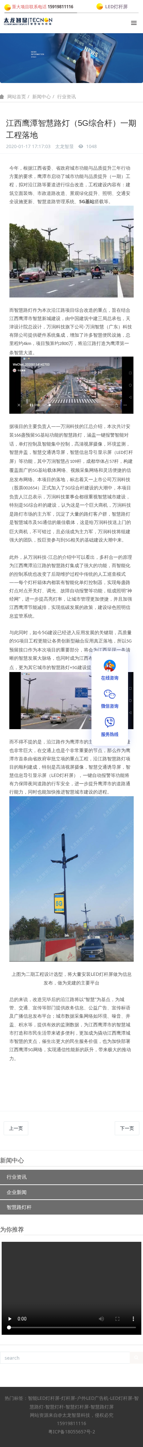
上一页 (16, 1128)
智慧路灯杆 (19, 1207)
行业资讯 (66, 96)
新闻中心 (41, 96)
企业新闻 (17, 1192)
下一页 (127, 1128)
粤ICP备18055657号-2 (71, 1431)
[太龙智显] (28, 21)
